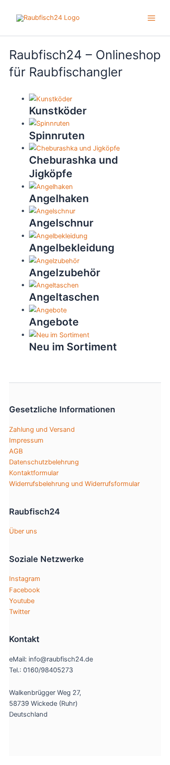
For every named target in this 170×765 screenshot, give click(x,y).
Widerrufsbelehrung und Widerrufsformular (74, 484)
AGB (16, 451)
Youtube (21, 601)
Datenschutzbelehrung (44, 462)
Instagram (24, 579)
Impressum (26, 440)
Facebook (24, 590)
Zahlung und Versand (42, 429)
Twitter (19, 612)
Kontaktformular (33, 473)
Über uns (23, 531)
